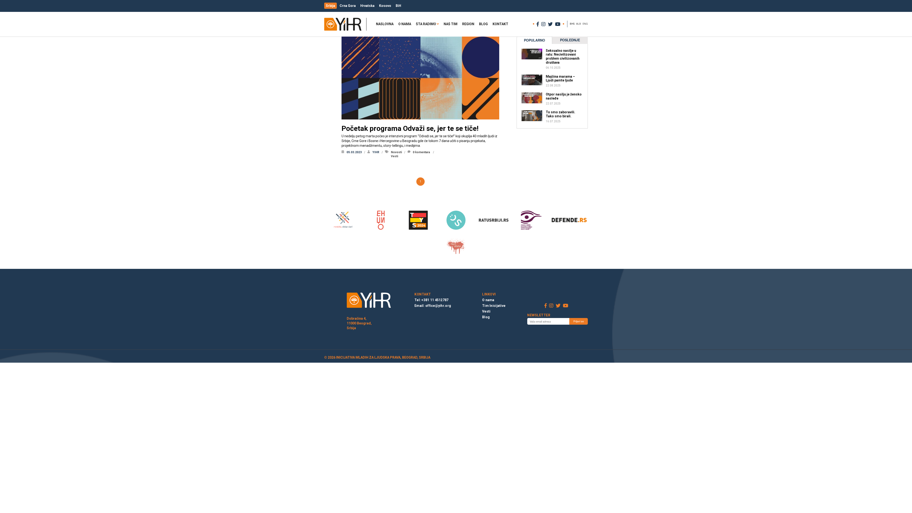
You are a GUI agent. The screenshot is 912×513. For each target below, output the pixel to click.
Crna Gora (348, 6)
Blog (483, 24)
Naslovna (385, 24)
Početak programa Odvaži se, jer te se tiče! (410, 128)
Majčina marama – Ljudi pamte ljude (560, 78)
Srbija (330, 6)
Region (468, 24)
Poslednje (570, 40)
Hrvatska (367, 6)
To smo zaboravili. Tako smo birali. (560, 114)
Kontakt (500, 24)
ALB (578, 24)
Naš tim (450, 24)
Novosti (396, 152)
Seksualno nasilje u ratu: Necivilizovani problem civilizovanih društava (563, 56)
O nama (404, 24)
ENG (585, 24)
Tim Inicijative (493, 306)
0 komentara (421, 152)
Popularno (534, 40)
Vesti (394, 156)
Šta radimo (426, 24)
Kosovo (385, 6)
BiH (398, 6)
